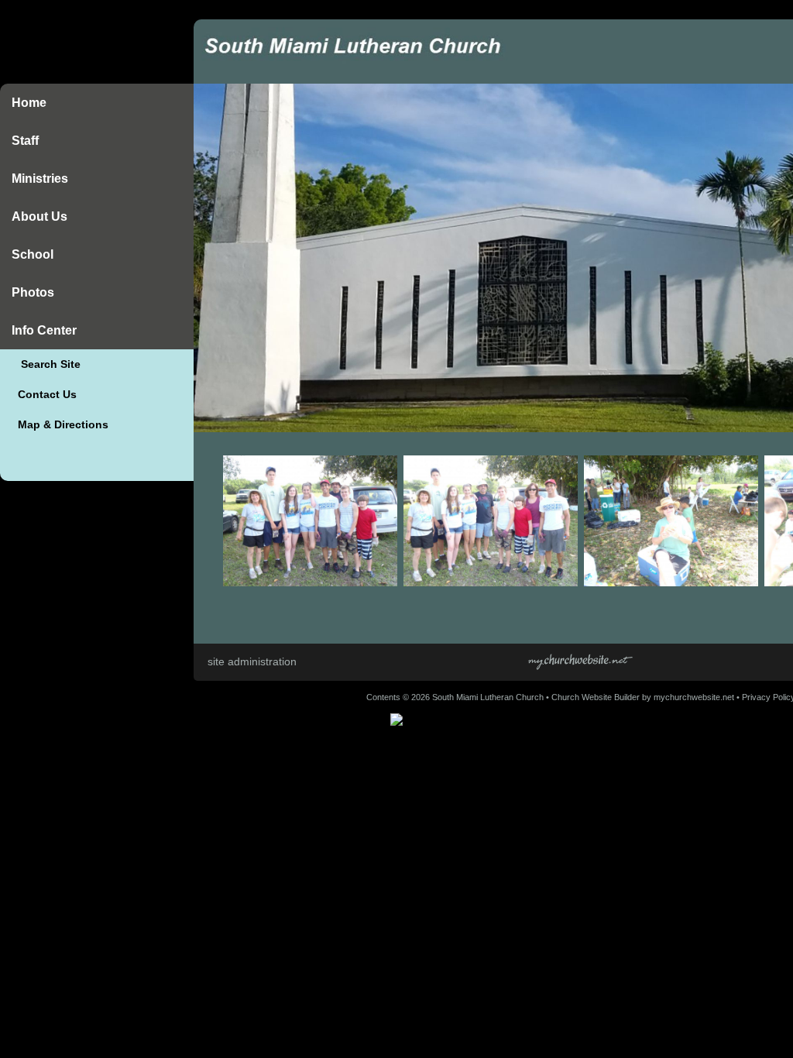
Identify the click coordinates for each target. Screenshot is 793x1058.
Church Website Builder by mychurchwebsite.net (642, 697)
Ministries (40, 178)
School (32, 254)
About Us (39, 216)
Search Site (46, 364)
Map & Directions (60, 424)
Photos (33, 292)
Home (29, 102)
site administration (252, 661)
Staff (25, 140)
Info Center (44, 330)
